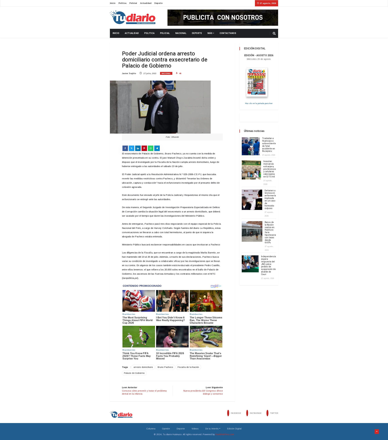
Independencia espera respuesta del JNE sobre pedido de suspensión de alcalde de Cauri (268, 265)
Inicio (112, 3)
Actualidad (145, 3)
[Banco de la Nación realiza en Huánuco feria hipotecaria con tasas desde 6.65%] (252, 231)
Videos (195, 428)
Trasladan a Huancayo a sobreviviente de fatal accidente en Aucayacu (269, 145)
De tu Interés (212, 428)
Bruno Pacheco (165, 367)
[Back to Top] (377, 431)
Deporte (158, 3)
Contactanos (228, 33)
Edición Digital (234, 428)
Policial (133, 3)
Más (209, 33)
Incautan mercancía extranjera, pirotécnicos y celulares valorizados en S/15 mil (269, 169)
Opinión (166, 428)
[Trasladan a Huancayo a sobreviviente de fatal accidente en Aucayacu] (251, 146)
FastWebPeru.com (225, 434)
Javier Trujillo (129, 73)
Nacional (180, 33)
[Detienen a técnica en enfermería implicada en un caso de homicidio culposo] (252, 199)
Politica (122, 3)
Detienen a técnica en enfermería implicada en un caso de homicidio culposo (270, 199)
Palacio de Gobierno (134, 373)
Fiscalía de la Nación (188, 367)
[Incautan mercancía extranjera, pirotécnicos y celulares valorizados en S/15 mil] (251, 169)
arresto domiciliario (143, 367)
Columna (150, 428)
